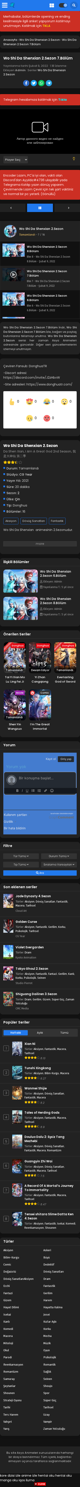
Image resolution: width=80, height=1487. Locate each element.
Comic (7, 1258)
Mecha (47, 1330)
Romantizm (54, 1144)
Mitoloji (8, 1337)
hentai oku (46, 1469)
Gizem (46, 993)
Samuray (9, 1372)
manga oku (9, 1474)
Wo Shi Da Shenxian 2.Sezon (41, 229)
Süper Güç (58, 993)
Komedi (70, 1217)
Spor (46, 1387)
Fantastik (57, 515)
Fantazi (52, 968)
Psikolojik (22, 925)
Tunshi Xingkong (37, 1062)
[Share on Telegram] (49, 83)
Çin (17, 493)
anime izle (29, 1469)
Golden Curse (26, 916)
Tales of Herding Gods (42, 1107)
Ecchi (6, 1280)
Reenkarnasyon (34, 1221)
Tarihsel (31, 899)
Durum (58, 850)
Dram (28, 946)
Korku (61, 921)
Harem (47, 1294)
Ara (41, 867)
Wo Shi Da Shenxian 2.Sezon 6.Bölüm (55, 567)
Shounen (50, 1221)
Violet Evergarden (30, 941)
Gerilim (52, 921)
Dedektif (48, 1258)
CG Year (25, 468)
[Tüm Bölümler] (40, 208)
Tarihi (6, 1401)
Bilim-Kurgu (52, 1067)
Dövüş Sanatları (33, 515)
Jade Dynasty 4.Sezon (33, 890)
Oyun (46, 1344)
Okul (6, 1344)
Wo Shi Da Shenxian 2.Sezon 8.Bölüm (55, 595)
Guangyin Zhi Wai (38, 1155)
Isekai (60, 1217)
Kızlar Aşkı (49, 1315)
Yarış (6, 1422)
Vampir (47, 1415)
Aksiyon (10, 515)
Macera (20, 899)
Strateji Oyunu (12, 1394)
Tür (19, 850)
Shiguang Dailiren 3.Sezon (36, 988)
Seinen (41, 971)
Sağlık (47, 1365)
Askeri (47, 1244)
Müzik (47, 1337)
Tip (20, 858)
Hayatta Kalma (52, 1301)
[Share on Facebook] (26, 83)
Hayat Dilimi (11, 1301)
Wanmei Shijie (35, 1082)
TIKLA (46, 26)
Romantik (49, 1358)
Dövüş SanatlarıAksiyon (18, 1273)
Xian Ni (29, 1038)
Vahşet (7, 1415)
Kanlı (71, 968)
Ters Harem (10, 1408)
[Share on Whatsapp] (41, 83)
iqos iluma (26, 1474)
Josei (46, 1308)
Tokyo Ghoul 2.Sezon (32, 962)
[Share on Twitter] (34, 83)
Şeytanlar (9, 1380)
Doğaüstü (9, 1265)
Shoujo (47, 1380)
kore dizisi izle (10, 1469)
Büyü (46, 1251)
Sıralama (58, 858)
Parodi (7, 1351)
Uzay (46, 1408)
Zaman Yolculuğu (54, 1422)
